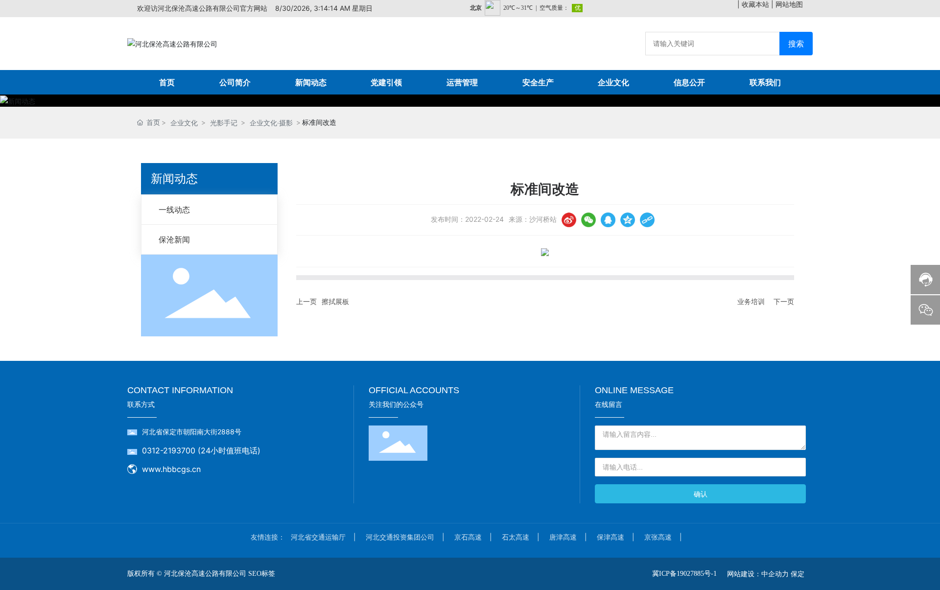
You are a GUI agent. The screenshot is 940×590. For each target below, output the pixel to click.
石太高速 (515, 537)
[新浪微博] (569, 219)
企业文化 (184, 122)
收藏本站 (755, 4)
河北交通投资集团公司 (400, 537)
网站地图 (789, 4)
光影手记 (223, 122)
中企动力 (775, 573)
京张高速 (658, 537)
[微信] (588, 219)
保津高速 (610, 537)
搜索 (796, 43)
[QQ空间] (627, 219)
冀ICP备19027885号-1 (684, 573)
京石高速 (468, 537)
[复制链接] (647, 219)
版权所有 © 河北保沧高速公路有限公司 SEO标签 (201, 573)
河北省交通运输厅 (318, 537)
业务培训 (751, 301)
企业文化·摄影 (271, 122)
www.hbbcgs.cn (171, 469)
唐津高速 (563, 537)
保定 (797, 573)
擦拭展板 (335, 301)
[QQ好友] (608, 219)
